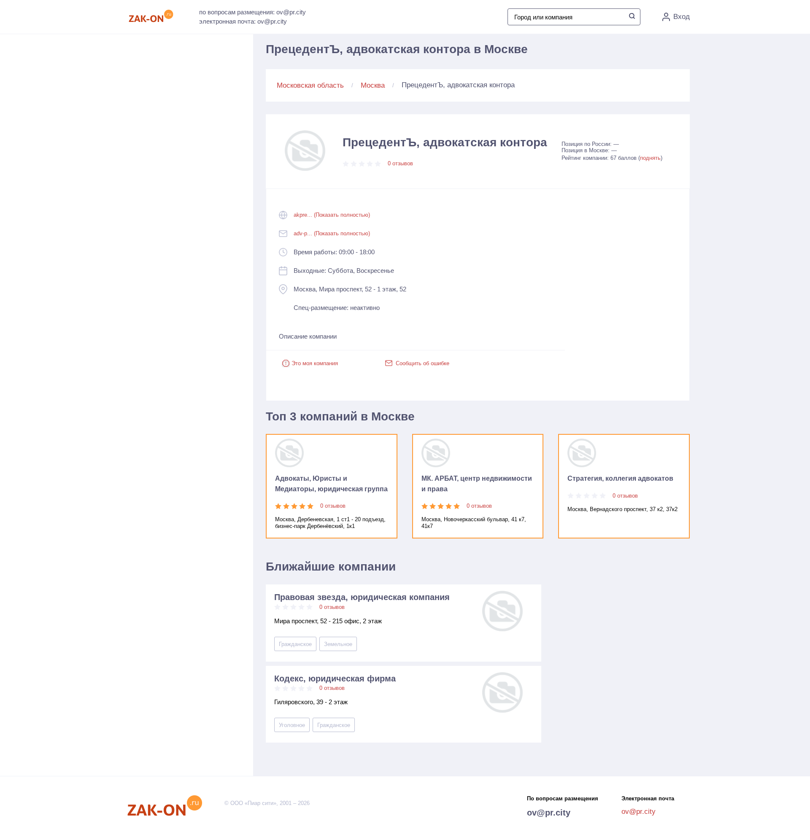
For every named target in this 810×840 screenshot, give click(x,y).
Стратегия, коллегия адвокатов (620, 478)
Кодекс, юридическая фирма (335, 678)
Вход (681, 17)
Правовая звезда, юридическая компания (362, 597)
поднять (650, 158)
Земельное (338, 644)
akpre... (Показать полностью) (332, 215)
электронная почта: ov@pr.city (243, 21)
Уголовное (292, 725)
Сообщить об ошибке (422, 363)
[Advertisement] (194, 127)
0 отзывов (400, 163)
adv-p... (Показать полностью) (332, 233)
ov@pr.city (548, 812)
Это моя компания (315, 363)
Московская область (310, 85)
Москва (373, 85)
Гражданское (295, 644)
